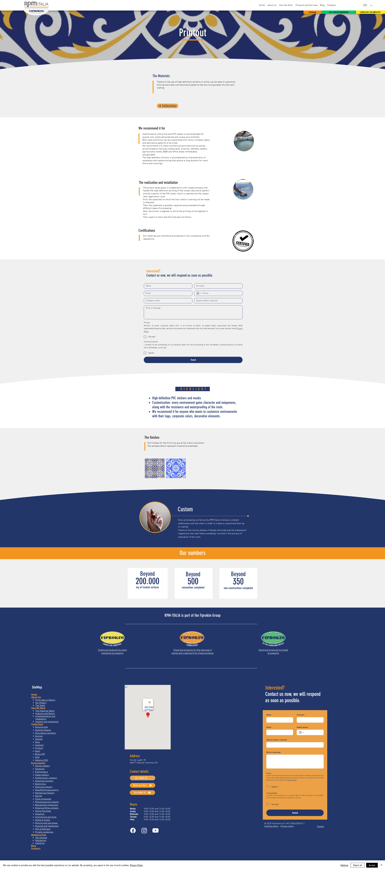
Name (269, 715)
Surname (300, 715)
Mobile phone (302, 727)
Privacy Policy (136, 865)
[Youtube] (155, 830)
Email (269, 727)
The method (41, 837)
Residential (40, 840)
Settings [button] (344, 865)
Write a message (273, 752)
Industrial (40, 843)
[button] (306, 5)
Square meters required (276, 740)
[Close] (381, 865)
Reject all (357, 865)
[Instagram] (144, 830)
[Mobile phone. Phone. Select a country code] (302, 732)
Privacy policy (287, 826)
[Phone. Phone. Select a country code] (199, 293)
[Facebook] (133, 830)
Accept (372, 865)
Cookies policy (271, 826)
